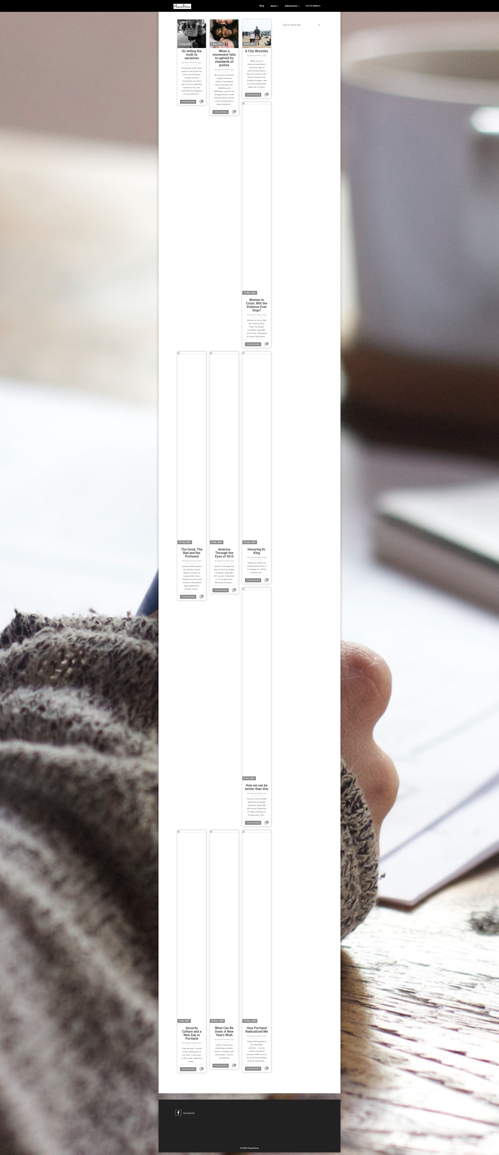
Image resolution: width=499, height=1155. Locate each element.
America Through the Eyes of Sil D (224, 552)
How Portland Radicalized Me (256, 1029)
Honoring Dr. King (257, 551)
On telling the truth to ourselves (192, 54)
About (273, 6)
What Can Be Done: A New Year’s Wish (224, 1031)
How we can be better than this (256, 787)
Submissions (291, 6)
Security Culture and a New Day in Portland (191, 1033)
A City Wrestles (256, 51)
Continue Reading (188, 102)
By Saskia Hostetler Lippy (191, 63)
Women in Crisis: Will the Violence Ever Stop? (256, 305)
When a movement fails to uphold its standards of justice (224, 58)
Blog (262, 6)
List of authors (313, 6)
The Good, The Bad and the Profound (191, 552)
